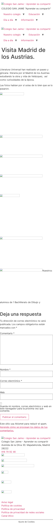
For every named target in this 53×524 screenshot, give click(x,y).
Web (2, 392)
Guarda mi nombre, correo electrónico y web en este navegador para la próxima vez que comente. (25, 408)
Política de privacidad (13, 509)
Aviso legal (7, 502)
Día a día (8, 19)
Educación (34, 14)
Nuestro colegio (12, 14)
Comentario (7, 333)
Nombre (5, 369)
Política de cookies (11, 505)
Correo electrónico (11, 381)
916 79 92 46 (8, 451)
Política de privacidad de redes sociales (22, 512)
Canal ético (7, 515)
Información (27, 19)
